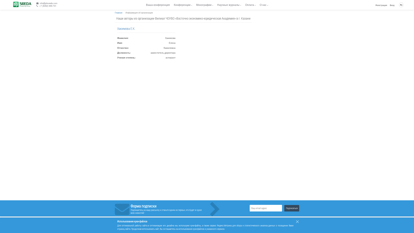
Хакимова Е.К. (126, 28)
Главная (118, 12)
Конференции (182, 5)
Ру (401, 4)
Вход (392, 5)
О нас (263, 5)
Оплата (249, 5)
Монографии (204, 5)
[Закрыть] (297, 221)
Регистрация (381, 5)
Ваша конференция (158, 5)
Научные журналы (228, 5)
